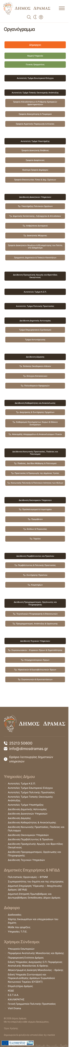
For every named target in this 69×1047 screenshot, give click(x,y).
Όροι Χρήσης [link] (11, 1028)
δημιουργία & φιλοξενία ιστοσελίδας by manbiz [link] (29, 1034)
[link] (26, 8)
